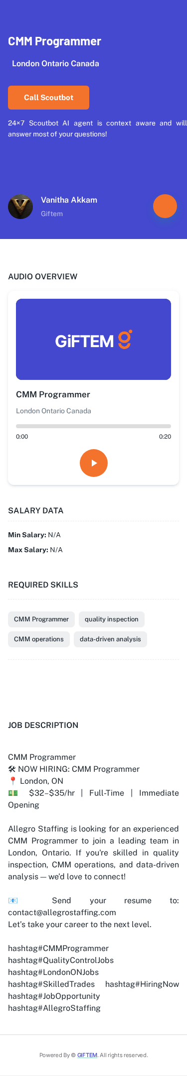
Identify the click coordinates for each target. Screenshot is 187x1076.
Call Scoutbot (48, 97)
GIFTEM (87, 1055)
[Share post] (165, 206)
